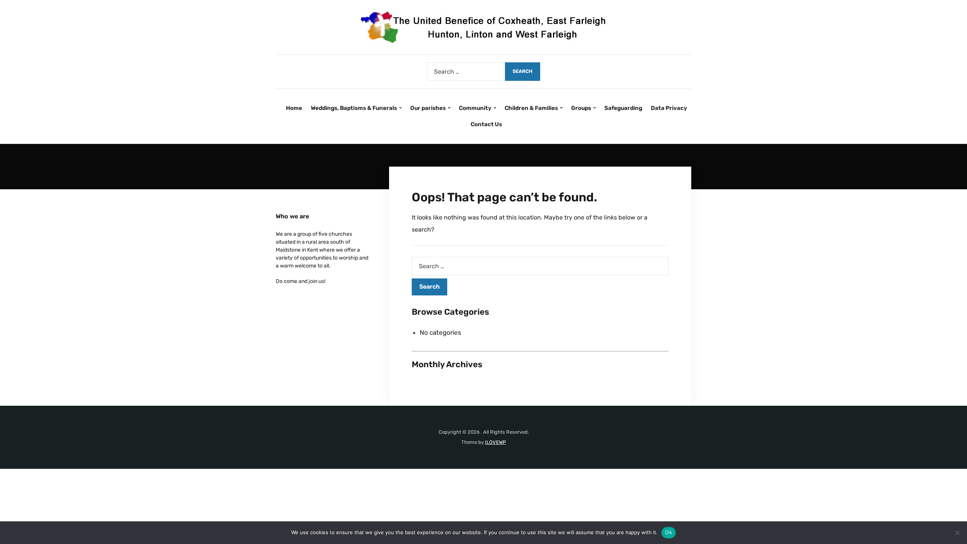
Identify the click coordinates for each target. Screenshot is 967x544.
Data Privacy (669, 108)
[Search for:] (466, 71)
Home (294, 108)
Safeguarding (623, 108)
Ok (668, 532)
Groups (581, 108)
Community (475, 108)
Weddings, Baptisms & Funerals (354, 108)
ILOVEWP (495, 442)
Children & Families (531, 108)
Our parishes (428, 108)
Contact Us (486, 124)
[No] (957, 532)
